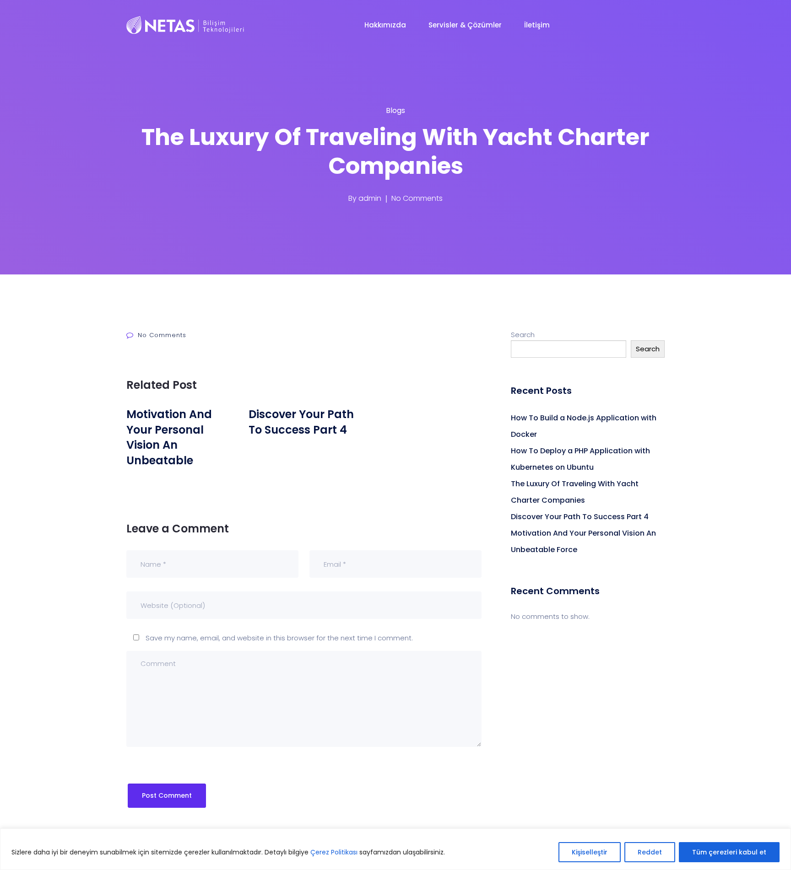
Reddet (650, 852)
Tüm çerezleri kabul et (729, 852)
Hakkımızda (386, 25)
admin (369, 198)
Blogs (395, 110)
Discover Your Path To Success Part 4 (580, 516)
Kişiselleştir (589, 852)
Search (523, 334)
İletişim (538, 25)
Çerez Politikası (334, 852)
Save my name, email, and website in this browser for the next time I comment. (279, 638)
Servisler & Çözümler (466, 25)
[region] (395, 849)
